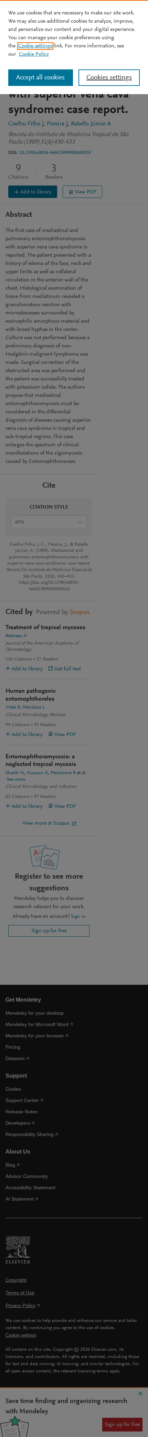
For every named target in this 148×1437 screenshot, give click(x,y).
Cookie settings (35, 46)
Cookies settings (109, 77)
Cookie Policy (34, 54)
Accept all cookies (40, 77)
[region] (74, 47)
